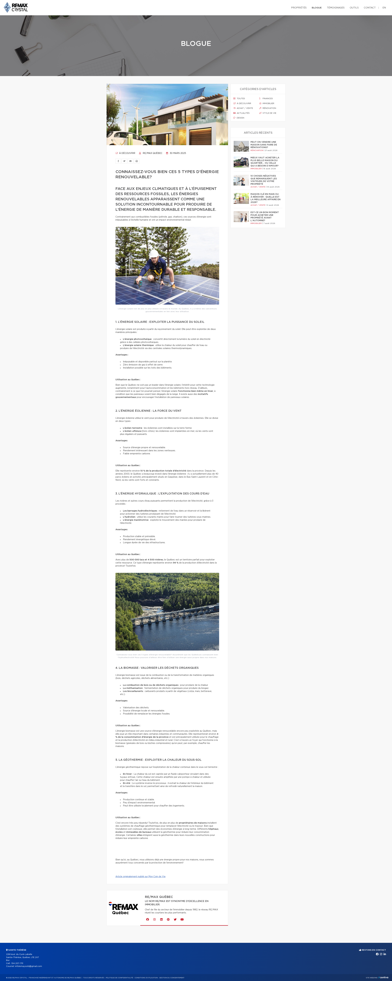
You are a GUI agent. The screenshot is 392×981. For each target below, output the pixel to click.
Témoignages (336, 8)
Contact (370, 8)
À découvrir (127, 153)
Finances (267, 99)
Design (240, 118)
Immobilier (268, 104)
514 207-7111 (17, 963)
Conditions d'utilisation (146, 978)
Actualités (243, 113)
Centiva (383, 977)
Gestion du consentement (171, 978)
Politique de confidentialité (119, 978)
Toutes (240, 99)
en (384, 8)
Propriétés (299, 8)
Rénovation (269, 108)
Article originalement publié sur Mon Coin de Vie (140, 877)
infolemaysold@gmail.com (28, 966)
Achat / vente (244, 108)
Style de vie (269, 113)
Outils (354, 8)
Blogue (317, 8)
